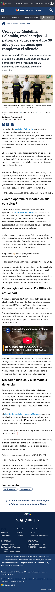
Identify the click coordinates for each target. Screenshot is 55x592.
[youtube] (30, 521)
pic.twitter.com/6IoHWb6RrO (31, 188)
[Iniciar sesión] (52, 3)
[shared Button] (12, 124)
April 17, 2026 (41, 460)
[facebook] (34, 521)
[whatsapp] (38, 521)
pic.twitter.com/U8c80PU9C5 (32, 455)
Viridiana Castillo (17, 117)
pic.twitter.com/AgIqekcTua (15, 256)
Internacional (25, 489)
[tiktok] (25, 521)
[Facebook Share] (3, 124)
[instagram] (21, 521)
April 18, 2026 (46, 193)
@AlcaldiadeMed (34, 443)
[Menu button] (4, 10)
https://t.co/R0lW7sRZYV (28, 253)
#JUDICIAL (7, 172)
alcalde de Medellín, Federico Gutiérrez (22, 414)
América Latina (9, 489)
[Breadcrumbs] (4, 23)
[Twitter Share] (7, 124)
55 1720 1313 (32, 547)
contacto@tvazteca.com (36, 545)
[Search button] (51, 10)
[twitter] (17, 521)
